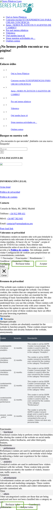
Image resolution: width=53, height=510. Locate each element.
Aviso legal (5, 187)
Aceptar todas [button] (26, 507)
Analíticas (4, 261)
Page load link (6, 228)
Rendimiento (36, 258)
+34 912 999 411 (17, 213)
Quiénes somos (17, 129)
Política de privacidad (10, 192)
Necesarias (8, 258)
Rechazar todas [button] (23, 263)
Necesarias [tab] (5, 316)
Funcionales (21, 258)
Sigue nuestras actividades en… (24, 122)
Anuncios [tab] (4, 475)
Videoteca (15, 108)
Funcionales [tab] (5, 429)
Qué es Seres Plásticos (20, 73)
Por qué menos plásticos (21, 101)
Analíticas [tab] (4, 459)
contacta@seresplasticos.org (20, 223)
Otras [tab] (2, 491)
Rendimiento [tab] (6, 445)
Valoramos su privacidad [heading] (12, 232)
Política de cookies (8, 197)
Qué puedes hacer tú (19, 115)
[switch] (2, 432)
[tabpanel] (26, 374)
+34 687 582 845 (15, 218)
